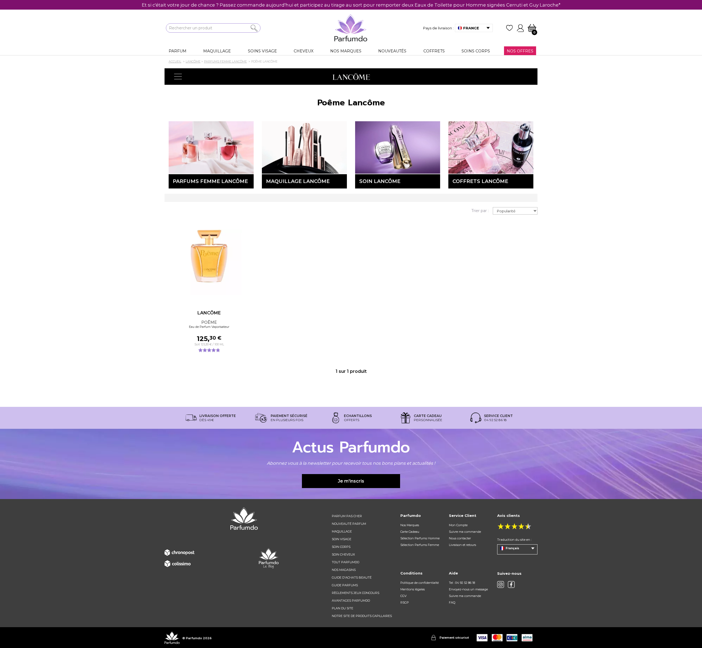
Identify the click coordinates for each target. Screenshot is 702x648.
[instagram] (500, 584)
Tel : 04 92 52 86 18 (462, 583)
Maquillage (342, 531)
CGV (403, 596)
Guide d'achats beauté (352, 577)
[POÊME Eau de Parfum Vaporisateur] (209, 262)
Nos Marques (409, 525)
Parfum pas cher (347, 516)
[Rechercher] (254, 28)
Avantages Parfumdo (351, 600)
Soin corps (341, 547)
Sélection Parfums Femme (419, 545)
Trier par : (480, 210)
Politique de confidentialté (419, 583)
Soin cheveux (343, 554)
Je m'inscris (351, 481)
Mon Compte (458, 525)
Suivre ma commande (465, 532)
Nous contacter (460, 538)
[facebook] (511, 584)
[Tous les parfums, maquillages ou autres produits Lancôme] (351, 76)
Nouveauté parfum (349, 524)
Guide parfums (345, 585)
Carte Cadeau (409, 532)
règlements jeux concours (355, 593)
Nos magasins (344, 570)
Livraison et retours (462, 545)
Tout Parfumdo (345, 562)
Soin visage (341, 539)
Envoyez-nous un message (468, 589)
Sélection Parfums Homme (420, 538)
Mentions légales (412, 589)
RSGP (404, 602)
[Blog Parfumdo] (269, 558)
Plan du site (342, 608)
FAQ (452, 602)
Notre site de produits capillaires (362, 616)
